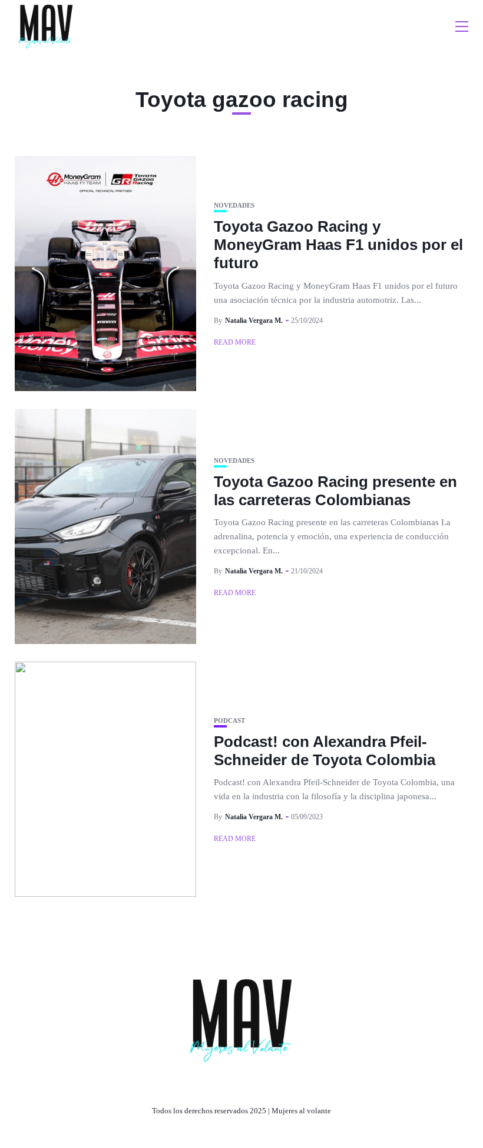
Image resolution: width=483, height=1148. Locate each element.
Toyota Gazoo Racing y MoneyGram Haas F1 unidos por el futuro (338, 245)
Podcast (229, 721)
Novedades (234, 205)
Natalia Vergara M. (254, 320)
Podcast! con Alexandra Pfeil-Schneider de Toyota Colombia (324, 751)
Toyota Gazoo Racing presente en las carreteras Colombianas (335, 491)
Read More (235, 342)
